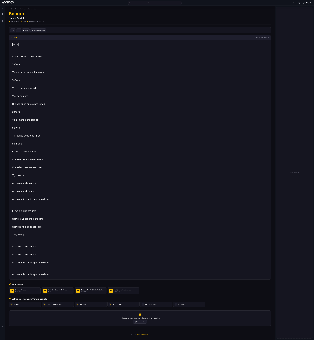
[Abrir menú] (293, 3)
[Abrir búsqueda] (299, 3)
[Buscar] (184, 3)
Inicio (11, 9)
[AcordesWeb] (11, 3)
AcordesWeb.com (143, 334)
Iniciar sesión (140, 322)
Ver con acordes (39, 30)
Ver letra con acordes (262, 37)
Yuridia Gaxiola (20, 9)
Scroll (26, 30)
